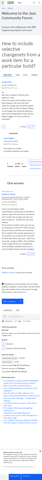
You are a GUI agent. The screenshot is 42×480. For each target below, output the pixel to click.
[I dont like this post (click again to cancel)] (33, 126)
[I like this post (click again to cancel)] (28, 126)
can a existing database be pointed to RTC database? (21, 389)
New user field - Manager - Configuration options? (20, 399)
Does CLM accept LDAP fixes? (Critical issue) (22, 396)
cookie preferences (10, 469)
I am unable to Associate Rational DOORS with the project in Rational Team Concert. (21, 421)
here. (25, 292)
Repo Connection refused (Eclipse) (17, 385)
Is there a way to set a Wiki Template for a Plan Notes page (21, 416)
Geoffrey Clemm (8, 194)
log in (13, 272)
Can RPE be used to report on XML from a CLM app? (20, 404)
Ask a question (9, 301)
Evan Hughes (9, 138)
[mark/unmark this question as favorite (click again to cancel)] (3, 126)
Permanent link (7, 191)
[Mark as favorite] (3, 126)
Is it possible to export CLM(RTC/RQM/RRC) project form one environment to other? (21, 382)
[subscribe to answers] (3, 344)
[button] (40, 451)
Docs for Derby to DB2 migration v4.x (19, 393)
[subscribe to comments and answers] (3, 348)
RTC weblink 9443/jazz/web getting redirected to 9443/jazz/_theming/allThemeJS (18, 410)
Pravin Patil (6, 82)
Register (5, 272)
